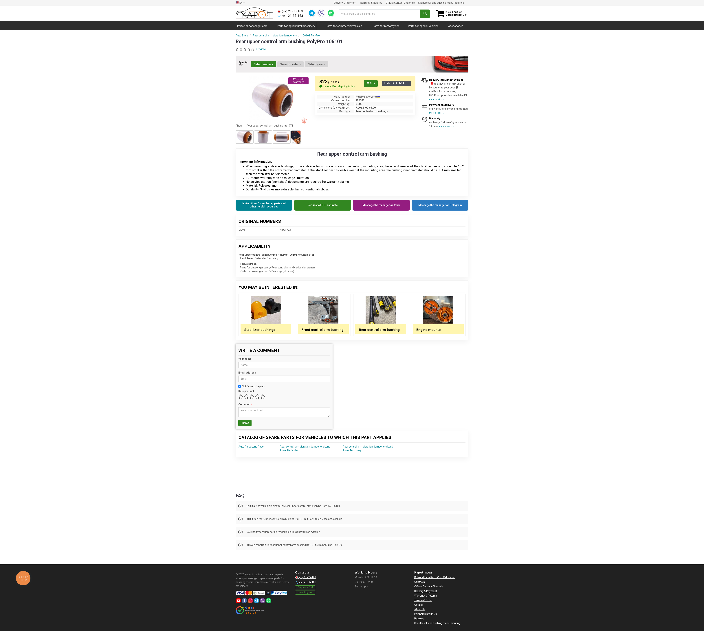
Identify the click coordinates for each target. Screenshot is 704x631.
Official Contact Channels (400, 2)
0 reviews (261, 49)
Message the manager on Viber (381, 205)
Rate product (246, 391)
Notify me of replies (253, 386)
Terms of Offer (423, 600)
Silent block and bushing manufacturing (441, 2)
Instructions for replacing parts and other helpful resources (264, 205)
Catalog (418, 604)
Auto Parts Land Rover (252, 446)
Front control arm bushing (323, 330)
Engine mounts (428, 330)
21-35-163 (292, 11)
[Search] (425, 14)
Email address (247, 372)
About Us (419, 609)
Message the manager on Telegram (440, 205)
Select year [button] (316, 64)
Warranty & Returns (371, 2)
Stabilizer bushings (259, 330)
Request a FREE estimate (323, 205)
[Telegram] (311, 13)
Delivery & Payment (345, 2)
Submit (245, 423)
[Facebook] (244, 600)
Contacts (419, 581)
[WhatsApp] (330, 13)
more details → (436, 99)
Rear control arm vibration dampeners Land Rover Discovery (368, 448)
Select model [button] (289, 64)
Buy (372, 83)
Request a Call (305, 587)
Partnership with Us (425, 614)
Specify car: (243, 64)
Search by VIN (305, 592)
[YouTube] (238, 600)
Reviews (419, 618)
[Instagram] (250, 600)
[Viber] (321, 13)
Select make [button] (262, 64)
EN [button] (241, 2)
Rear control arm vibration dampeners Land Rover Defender (305, 448)
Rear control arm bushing (379, 330)
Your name (244, 358)
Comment (245, 404)
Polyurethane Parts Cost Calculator (434, 577)
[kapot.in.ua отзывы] (250, 610)
